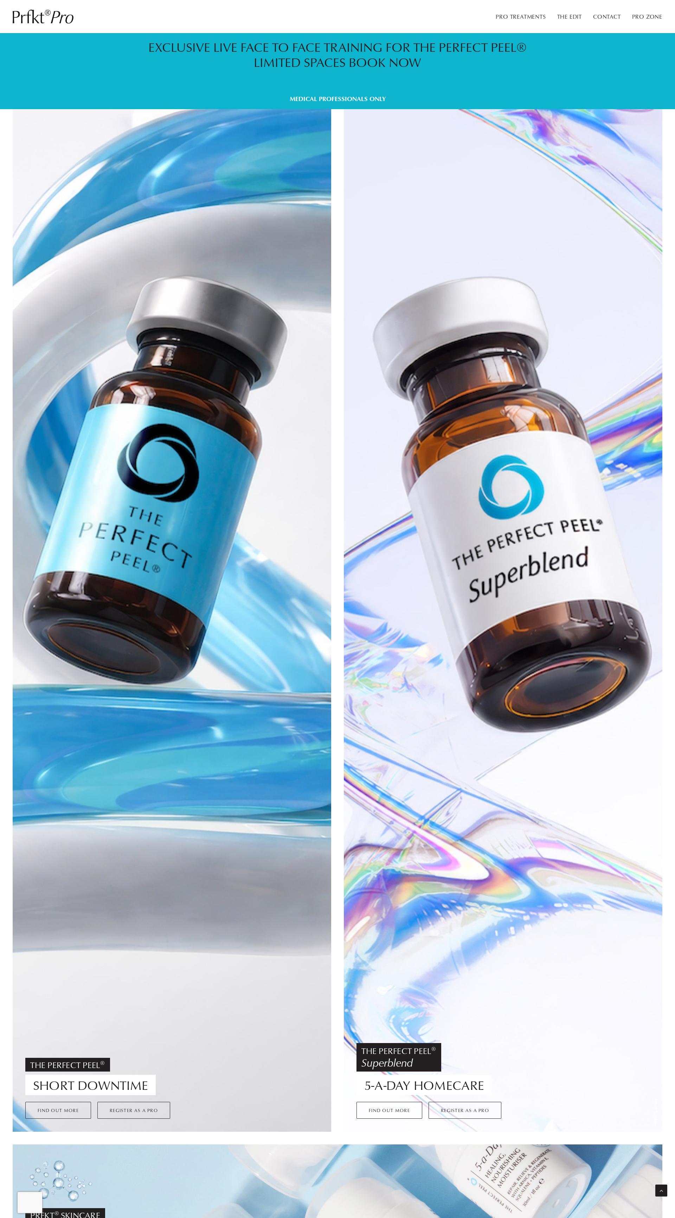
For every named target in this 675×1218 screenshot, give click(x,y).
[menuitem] (523, 16)
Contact (607, 16)
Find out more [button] (58, 1110)
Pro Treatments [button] (521, 16)
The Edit (569, 16)
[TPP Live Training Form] (331, 71)
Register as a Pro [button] (134, 1110)
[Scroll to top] (661, 1190)
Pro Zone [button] (647, 16)
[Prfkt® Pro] (43, 17)
